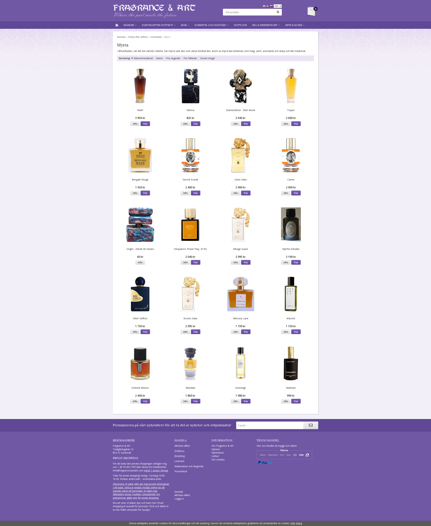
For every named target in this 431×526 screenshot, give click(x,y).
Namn (159, 58)
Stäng (299, 523)
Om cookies (218, 459)
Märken (129, 25)
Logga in (179, 498)
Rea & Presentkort (264, 25)
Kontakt (178, 491)
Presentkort (180, 471)
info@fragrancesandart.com (128, 470)
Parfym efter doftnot (157, 25)
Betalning (179, 456)
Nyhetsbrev (217, 452)
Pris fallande (190, 58)
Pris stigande (173, 58)
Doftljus (240, 25)
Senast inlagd (207, 58)
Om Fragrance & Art (222, 445)
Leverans (179, 461)
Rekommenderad (143, 58)
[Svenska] (268, 5)
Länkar (215, 456)
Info (135, 123)
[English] (265, 5)
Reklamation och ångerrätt (189, 466)
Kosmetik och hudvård (210, 25)
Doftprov (179, 451)
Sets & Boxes (293, 25)
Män (184, 25)
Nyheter (215, 449)
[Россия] (272, 5)
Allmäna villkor (182, 445)
